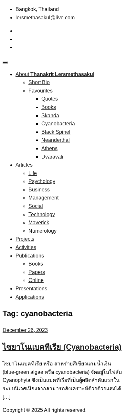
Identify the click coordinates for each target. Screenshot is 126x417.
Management (43, 197)
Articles (24, 165)
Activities (26, 247)
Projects (25, 239)
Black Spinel (55, 132)
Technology (41, 214)
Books (48, 107)
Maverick (38, 222)
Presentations (31, 288)
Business (39, 189)
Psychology (41, 181)
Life (32, 173)
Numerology (42, 231)
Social (35, 206)
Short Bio (39, 82)
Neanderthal (55, 140)
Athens (49, 148)
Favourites (40, 90)
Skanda (50, 115)
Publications (30, 255)
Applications (30, 297)
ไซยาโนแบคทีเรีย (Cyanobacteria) (62, 347)
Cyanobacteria (58, 123)
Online (36, 280)
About (55, 74)
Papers (36, 272)
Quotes (49, 99)
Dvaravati (52, 157)
